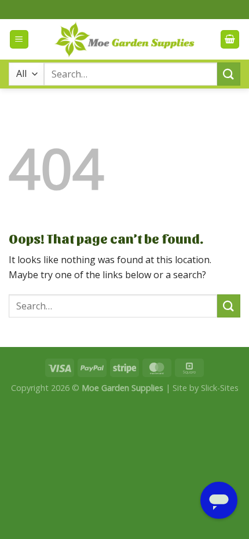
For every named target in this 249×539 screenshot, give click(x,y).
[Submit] (228, 73)
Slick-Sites (220, 387)
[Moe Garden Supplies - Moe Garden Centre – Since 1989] (124, 39)
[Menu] (19, 39)
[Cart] (230, 39)
